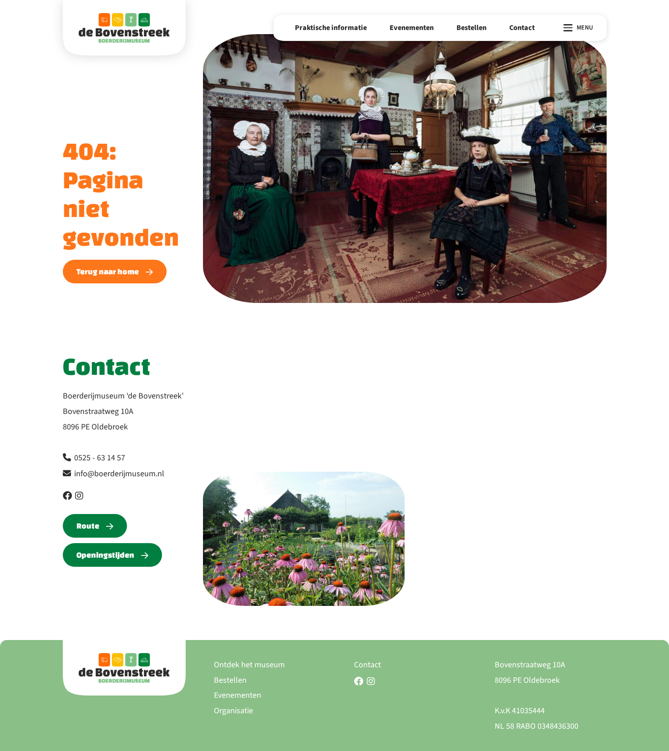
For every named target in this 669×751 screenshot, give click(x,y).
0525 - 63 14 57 (99, 458)
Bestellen (471, 28)
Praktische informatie (331, 28)
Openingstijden (105, 554)
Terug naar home (107, 271)
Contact (522, 28)
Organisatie (233, 710)
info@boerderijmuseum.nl (119, 473)
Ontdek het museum (249, 664)
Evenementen (412, 28)
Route (87, 525)
